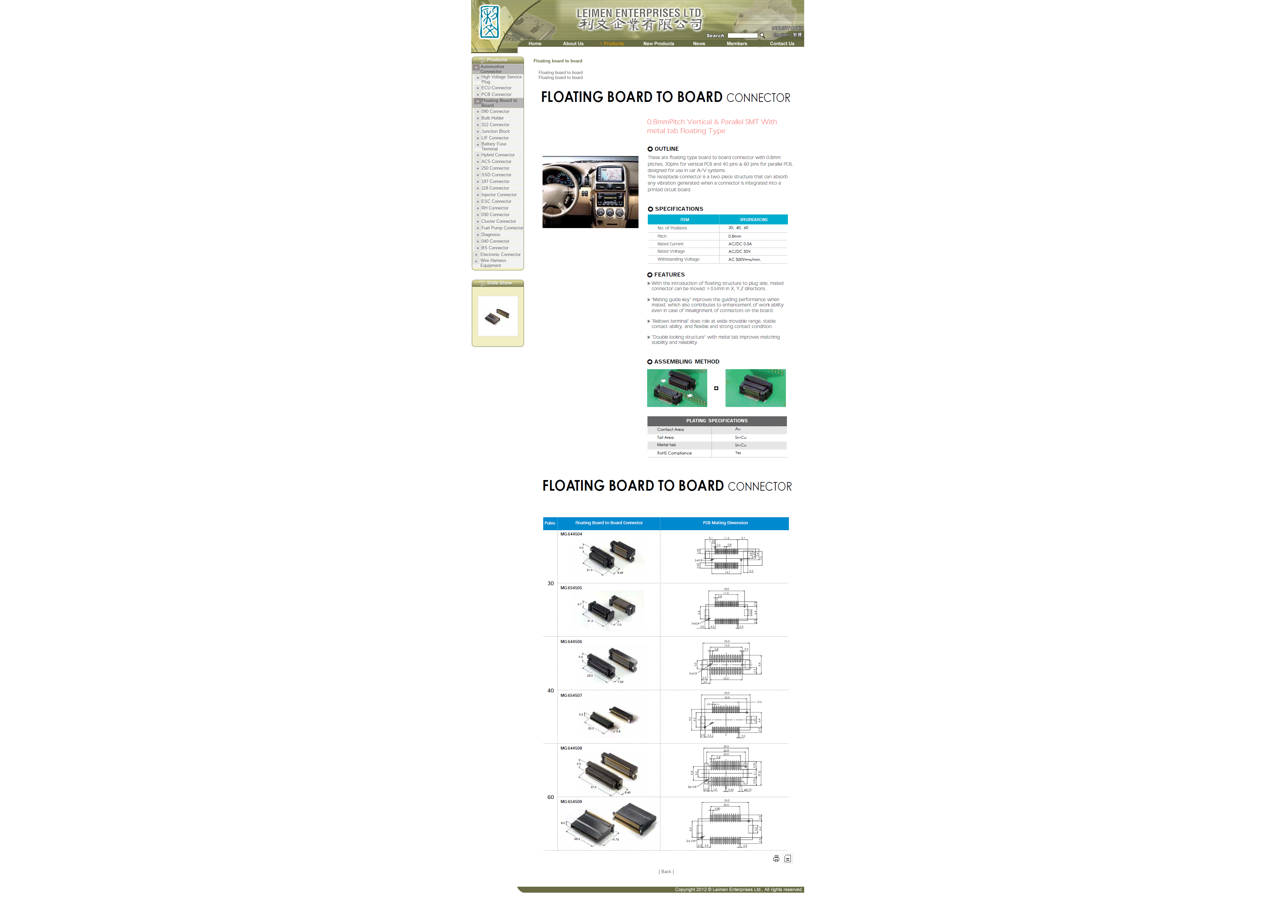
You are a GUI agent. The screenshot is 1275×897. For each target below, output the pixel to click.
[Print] (776, 861)
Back (666, 871)
